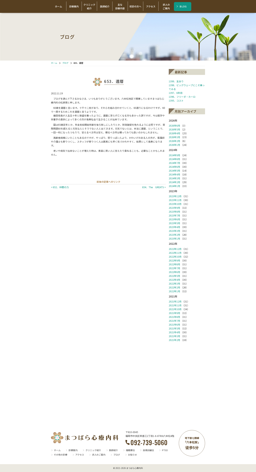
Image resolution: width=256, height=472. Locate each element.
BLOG (183, 6)
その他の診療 (60, 454)
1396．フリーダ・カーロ (182, 96)
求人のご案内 (166, 6)
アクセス (150, 6)
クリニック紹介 (89, 6)
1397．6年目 (176, 93)
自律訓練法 (148, 450)
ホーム (58, 6)
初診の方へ (135, 6)
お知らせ (132, 454)
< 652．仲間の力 (60, 187)
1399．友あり (176, 81)
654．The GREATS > (154, 187)
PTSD (165, 450)
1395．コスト (176, 100)
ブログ (65, 62)
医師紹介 (104, 6)
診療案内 (74, 6)
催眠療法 (130, 450)
